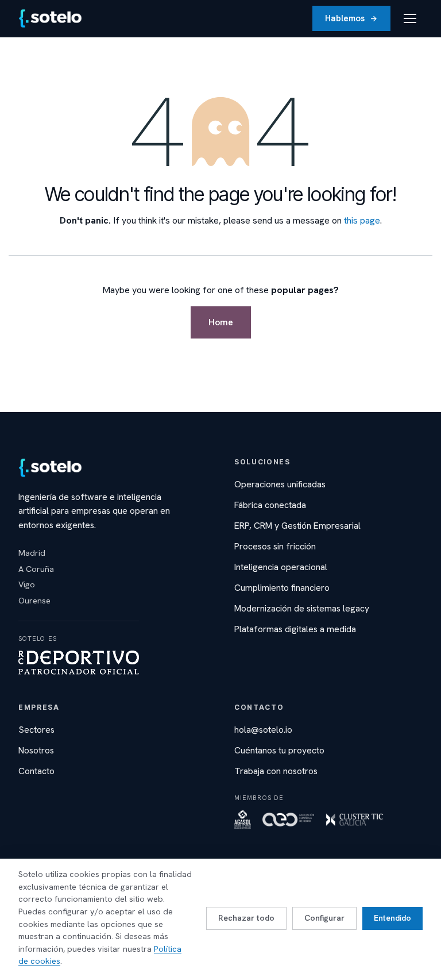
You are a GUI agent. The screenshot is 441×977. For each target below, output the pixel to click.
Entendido (392, 918)
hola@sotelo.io (263, 730)
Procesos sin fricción (275, 546)
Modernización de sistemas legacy (301, 608)
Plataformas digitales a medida (295, 629)
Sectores (36, 730)
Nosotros (36, 750)
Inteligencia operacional (280, 567)
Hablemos (345, 18)
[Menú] (410, 18)
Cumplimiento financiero (282, 588)
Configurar (324, 918)
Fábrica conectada (270, 505)
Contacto (36, 771)
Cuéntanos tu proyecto (279, 750)
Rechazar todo (246, 918)
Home (220, 322)
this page (362, 220)
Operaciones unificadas (280, 484)
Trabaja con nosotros (276, 771)
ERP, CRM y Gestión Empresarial (297, 526)
